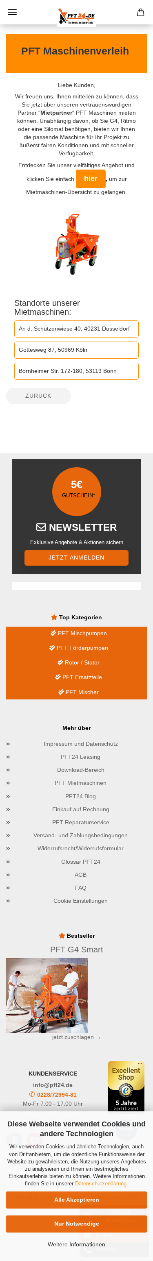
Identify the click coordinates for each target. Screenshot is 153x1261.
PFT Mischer (81, 692)
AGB (80, 874)
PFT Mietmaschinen (80, 783)
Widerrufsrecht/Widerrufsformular (81, 848)
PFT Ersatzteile (81, 677)
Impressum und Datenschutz (81, 743)
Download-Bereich (80, 770)
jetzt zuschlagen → (76, 1037)
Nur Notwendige (76, 1223)
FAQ (80, 887)
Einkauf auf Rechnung (80, 809)
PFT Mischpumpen (81, 633)
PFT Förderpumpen (81, 648)
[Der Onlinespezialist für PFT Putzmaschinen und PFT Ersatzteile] (76, 16)
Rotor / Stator (81, 662)
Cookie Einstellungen (80, 900)
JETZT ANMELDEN (76, 557)
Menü (12, 12)
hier (91, 178)
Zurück (38, 395)
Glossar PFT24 (80, 861)
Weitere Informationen (76, 1244)
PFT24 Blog (80, 796)
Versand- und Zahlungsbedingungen (80, 835)
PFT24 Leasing (80, 757)
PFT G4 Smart (76, 949)
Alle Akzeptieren (76, 1199)
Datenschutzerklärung (100, 1183)
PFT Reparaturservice (80, 822)
